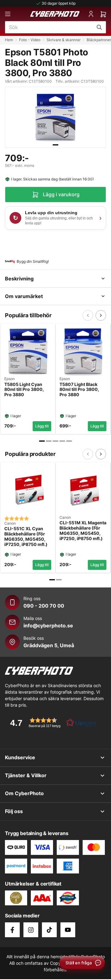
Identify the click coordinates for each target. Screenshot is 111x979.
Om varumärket (24, 296)
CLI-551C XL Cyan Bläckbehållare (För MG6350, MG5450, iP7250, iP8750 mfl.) (25, 536)
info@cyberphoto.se (48, 625)
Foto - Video (29, 39)
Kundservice (20, 757)
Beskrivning (19, 278)
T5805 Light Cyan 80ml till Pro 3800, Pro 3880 (24, 389)
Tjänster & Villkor (26, 775)
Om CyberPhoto (24, 793)
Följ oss (14, 811)
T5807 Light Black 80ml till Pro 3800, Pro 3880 (79, 389)
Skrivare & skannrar (63, 39)
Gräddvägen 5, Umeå (48, 645)
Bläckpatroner (99, 39)
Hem (9, 39)
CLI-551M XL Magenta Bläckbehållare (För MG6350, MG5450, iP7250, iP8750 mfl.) (83, 530)
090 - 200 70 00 (43, 606)
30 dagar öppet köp (59, 3)
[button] (51, 723)
